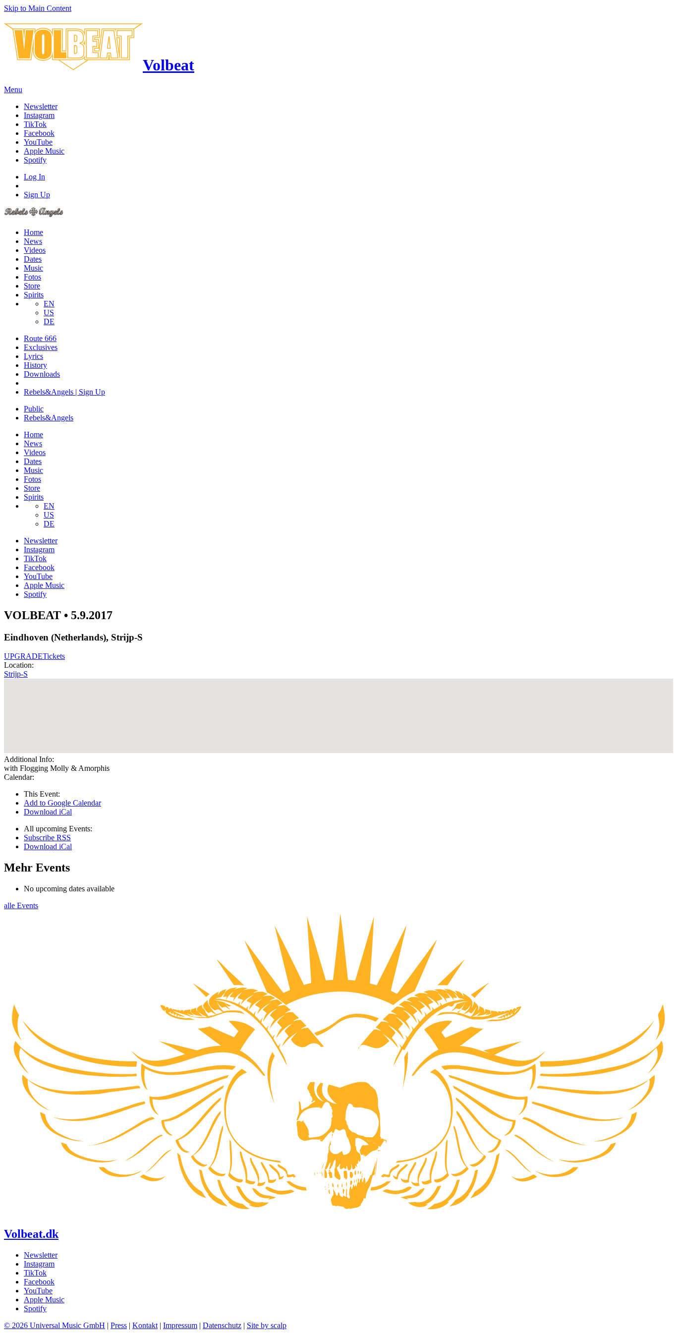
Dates (33, 259)
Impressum (180, 1325)
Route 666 (40, 338)
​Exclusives (40, 347)
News (33, 241)
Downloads (42, 374)
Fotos (32, 277)
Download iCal (48, 812)
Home (33, 232)
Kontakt (145, 1325)
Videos (35, 250)
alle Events (21, 905)
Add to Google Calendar (62, 803)
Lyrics (33, 356)
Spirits (34, 294)
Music (33, 268)
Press (119, 1325)
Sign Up (37, 194)
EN (49, 303)
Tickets (54, 656)
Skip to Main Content (37, 8)
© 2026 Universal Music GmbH (54, 1325)
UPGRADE (23, 656)
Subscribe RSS (47, 837)
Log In (34, 177)
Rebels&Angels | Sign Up (64, 392)
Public (34, 409)
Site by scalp (266, 1325)
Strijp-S (16, 674)
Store (32, 286)
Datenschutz (222, 1325)
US (49, 312)
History (35, 365)
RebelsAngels (48, 417)
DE (49, 321)
